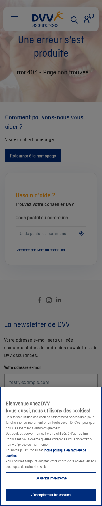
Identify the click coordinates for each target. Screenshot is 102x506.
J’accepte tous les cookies (51, 494)
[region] (51, 446)
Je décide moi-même (50, 478)
